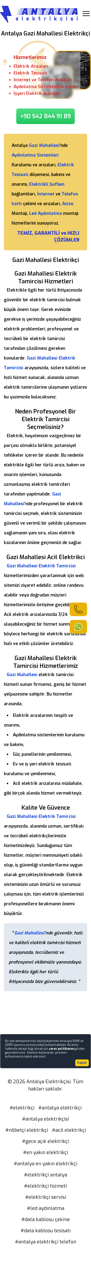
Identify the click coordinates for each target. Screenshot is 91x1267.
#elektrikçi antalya (45, 1175)
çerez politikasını (61, 1049)
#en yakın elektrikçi (45, 1152)
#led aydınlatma (45, 1208)
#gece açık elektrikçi (45, 1141)
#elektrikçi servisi (45, 1197)
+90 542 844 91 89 (45, 116)
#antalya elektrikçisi (45, 1119)
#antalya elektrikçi (60, 1108)
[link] (78, 609)
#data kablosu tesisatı (46, 1230)
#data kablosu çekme (45, 1219)
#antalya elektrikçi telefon (45, 1242)
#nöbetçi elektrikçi (26, 1130)
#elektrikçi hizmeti (45, 1186)
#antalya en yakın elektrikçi (45, 1163)
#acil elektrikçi (69, 1130)
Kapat (82, 1062)
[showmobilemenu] (86, 13)
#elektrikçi (22, 1108)
